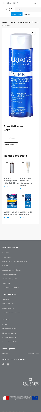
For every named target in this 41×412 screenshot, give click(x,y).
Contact (5, 253)
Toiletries (12, 22)
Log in (4, 324)
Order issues (6, 257)
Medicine (27, 14)
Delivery (5, 266)
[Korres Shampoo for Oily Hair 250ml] (12, 167)
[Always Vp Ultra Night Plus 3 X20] (12, 201)
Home (4, 22)
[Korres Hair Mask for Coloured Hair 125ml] (28, 167)
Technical (6, 283)
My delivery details (9, 333)
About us (5, 299)
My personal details (9, 329)
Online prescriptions (9, 279)
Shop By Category (9, 9)
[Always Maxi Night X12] (28, 201)
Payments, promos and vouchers (14, 261)
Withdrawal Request (9, 274)
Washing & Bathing (24, 22)
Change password (9, 337)
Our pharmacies (8, 304)
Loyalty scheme (8, 308)
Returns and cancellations (12, 270)
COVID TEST (16, 14)
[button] (33, 33)
